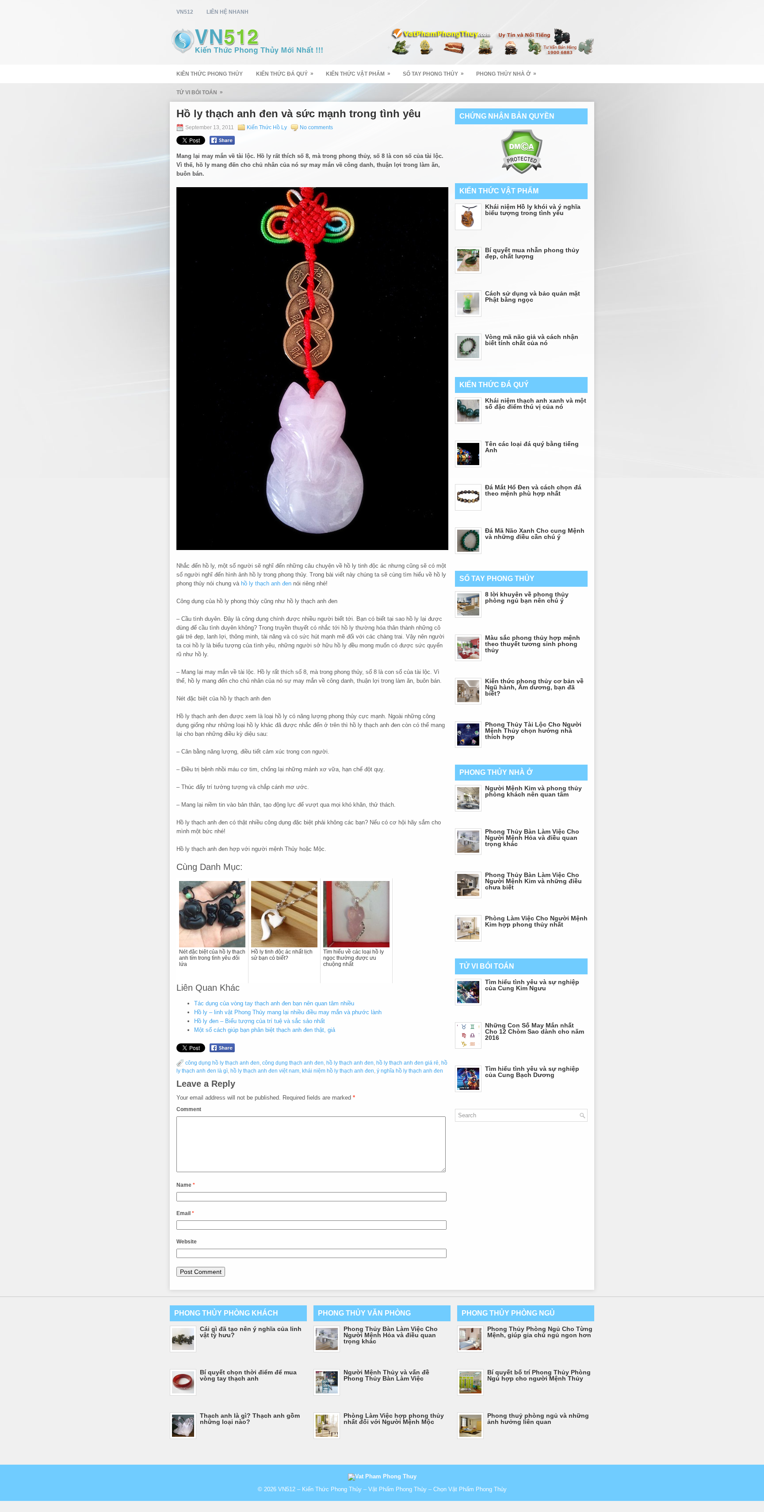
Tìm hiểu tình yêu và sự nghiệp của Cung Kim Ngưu (532, 985)
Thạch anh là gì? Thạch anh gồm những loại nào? (250, 1418)
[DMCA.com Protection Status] (521, 172)
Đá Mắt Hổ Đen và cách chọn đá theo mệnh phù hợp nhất (533, 490)
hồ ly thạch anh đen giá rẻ (407, 1063)
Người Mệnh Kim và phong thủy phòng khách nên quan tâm (533, 791)
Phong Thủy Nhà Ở (506, 73)
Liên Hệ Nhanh (227, 12)
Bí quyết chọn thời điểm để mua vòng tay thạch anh (248, 1375)
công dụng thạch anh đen (293, 1063)
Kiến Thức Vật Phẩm (358, 73)
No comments (316, 127)
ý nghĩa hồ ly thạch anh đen (410, 1071)
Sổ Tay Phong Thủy (433, 73)
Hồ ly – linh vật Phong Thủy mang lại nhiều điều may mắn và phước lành (288, 1012)
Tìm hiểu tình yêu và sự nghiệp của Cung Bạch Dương (532, 1071)
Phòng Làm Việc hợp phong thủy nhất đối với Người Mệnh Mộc (394, 1418)
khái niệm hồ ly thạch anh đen (338, 1071)
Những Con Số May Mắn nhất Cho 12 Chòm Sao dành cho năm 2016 (534, 1031)
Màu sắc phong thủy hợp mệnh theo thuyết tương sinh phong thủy (532, 644)
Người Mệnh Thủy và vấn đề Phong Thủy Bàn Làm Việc (386, 1375)
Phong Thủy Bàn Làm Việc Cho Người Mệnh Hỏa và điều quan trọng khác (532, 837)
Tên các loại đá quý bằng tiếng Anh (532, 447)
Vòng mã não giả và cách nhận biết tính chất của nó (531, 339)
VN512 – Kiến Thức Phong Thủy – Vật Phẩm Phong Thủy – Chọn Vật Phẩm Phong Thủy (392, 1489)
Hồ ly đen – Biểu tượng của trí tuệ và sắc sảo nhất (259, 1021)
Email (185, 1213)
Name (185, 1185)
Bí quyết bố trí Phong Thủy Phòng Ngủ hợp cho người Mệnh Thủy (539, 1375)
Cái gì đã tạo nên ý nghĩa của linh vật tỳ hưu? (251, 1332)
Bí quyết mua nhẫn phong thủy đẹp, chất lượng (532, 253)
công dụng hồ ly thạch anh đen (222, 1063)
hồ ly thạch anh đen (266, 583)
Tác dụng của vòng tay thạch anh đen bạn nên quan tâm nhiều (274, 1003)
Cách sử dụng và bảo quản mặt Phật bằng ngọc (532, 296)
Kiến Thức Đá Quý (284, 73)
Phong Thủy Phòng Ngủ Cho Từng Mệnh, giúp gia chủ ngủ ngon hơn (539, 1332)
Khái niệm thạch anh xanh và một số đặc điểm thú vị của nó (535, 403)
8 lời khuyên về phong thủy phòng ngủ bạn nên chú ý (527, 597)
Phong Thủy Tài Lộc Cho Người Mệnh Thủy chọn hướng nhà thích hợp (533, 730)
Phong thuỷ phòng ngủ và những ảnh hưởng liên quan (538, 1418)
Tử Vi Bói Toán (199, 92)
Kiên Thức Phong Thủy (209, 74)
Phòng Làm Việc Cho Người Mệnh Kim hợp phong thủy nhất (536, 921)
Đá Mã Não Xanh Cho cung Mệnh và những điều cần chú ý (534, 533)
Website (186, 1242)
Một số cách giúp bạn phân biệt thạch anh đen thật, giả (264, 1030)
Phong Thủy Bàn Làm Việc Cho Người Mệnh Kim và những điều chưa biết (533, 881)
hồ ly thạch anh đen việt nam (264, 1071)
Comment (188, 1109)
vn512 (184, 12)
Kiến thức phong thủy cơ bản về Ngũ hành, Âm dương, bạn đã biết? (534, 687)
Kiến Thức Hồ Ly (267, 127)
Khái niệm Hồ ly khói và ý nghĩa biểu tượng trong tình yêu (533, 209)
